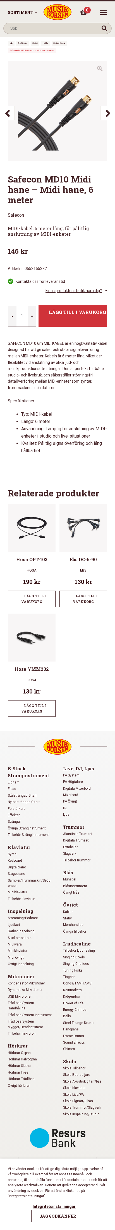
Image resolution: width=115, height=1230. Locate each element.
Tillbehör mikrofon (21, 1033)
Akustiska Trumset (77, 834)
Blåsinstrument (75, 886)
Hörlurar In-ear (19, 1072)
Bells (67, 1016)
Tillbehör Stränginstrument (28, 835)
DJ (65, 808)
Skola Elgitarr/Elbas (78, 1101)
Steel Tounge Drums (78, 1023)
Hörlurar (18, 1045)
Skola (69, 1061)
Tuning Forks (73, 970)
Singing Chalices (76, 964)
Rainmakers (72, 990)
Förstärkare (16, 809)
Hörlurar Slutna (19, 1066)
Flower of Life (73, 1003)
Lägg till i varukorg (77, 312)
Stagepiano (16, 874)
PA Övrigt (70, 801)
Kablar (45, 43)
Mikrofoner (21, 976)
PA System (71, 775)
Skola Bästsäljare (76, 1075)
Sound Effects (74, 1042)
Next (107, 113)
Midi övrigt (16, 958)
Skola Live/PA (73, 1095)
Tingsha (69, 977)
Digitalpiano (17, 867)
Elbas (12, 789)
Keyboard (15, 861)
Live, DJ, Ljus (78, 768)
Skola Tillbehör (74, 1068)
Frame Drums (73, 1036)
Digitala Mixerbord (77, 788)
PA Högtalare (73, 782)
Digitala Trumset (76, 840)
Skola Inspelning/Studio (81, 1114)
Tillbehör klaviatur (21, 899)
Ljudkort (14, 925)
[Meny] (103, 13)
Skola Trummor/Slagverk (82, 1107)
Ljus (66, 815)
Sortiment (20, 12)
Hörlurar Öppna (19, 1053)
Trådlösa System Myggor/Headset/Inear (25, 1024)
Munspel (69, 879)
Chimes (69, 1049)
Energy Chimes (75, 1010)
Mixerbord (70, 795)
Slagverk (69, 854)
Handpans (71, 1029)
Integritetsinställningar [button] (54, 1206)
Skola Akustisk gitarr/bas (82, 1081)
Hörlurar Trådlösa (21, 1079)
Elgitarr (13, 782)
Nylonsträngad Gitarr (24, 802)
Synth (12, 854)
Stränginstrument (28, 775)
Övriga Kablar (59, 43)
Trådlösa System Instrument (30, 1015)
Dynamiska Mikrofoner (25, 990)
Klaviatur (19, 847)
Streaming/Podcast (23, 918)
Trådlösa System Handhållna (21, 1005)
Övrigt (35, 43)
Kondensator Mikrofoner (26, 983)
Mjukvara (15, 944)
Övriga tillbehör (74, 931)
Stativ (67, 918)
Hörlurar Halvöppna (22, 1059)
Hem (11, 43)
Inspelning (20, 911)
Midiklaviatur (17, 892)
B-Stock (17, 768)
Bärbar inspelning (21, 931)
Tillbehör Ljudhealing (79, 950)
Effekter (14, 815)
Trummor (73, 827)
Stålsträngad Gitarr (22, 795)
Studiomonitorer (20, 938)
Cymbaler (70, 847)
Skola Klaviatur (74, 1088)
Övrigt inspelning (21, 964)
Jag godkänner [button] (57, 1216)
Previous (7, 113)
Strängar (14, 822)
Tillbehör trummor (76, 860)
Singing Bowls (74, 957)
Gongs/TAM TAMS (77, 983)
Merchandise (73, 925)
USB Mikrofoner (20, 996)
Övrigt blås (71, 892)
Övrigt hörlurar (19, 1086)
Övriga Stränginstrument (27, 828)
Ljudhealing (77, 943)
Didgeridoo (71, 996)
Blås (68, 872)
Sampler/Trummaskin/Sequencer (29, 883)
